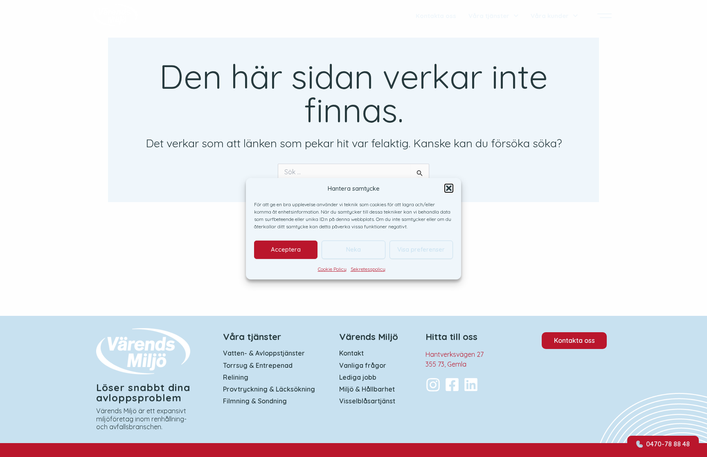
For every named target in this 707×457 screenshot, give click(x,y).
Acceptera (286, 249)
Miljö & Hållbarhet (367, 389)
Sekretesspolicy (368, 269)
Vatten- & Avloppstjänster (264, 353)
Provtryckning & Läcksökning (269, 389)
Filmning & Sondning (255, 401)
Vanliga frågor (362, 365)
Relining (235, 377)
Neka (353, 249)
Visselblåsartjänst (367, 401)
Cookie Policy (332, 269)
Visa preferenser (421, 249)
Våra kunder (550, 16)
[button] (449, 188)
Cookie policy (164, 450)
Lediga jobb (357, 377)
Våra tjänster (488, 16)
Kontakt (351, 353)
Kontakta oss (436, 16)
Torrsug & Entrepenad (258, 365)
